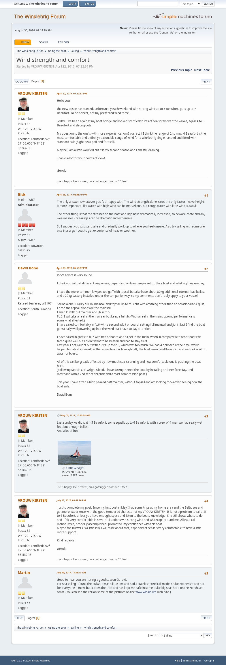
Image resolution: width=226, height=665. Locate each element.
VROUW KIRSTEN (32, 93)
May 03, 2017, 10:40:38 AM (75, 415)
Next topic (202, 70)
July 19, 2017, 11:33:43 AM (71, 572)
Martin (24, 572)
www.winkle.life (146, 592)
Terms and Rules (192, 660)
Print (206, 81)
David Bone (28, 268)
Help (177, 660)
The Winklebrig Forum (40, 16)
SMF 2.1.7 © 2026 (21, 660)
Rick (21, 194)
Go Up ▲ (209, 660)
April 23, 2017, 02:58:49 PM (71, 194)
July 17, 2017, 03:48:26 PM (71, 500)
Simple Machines (41, 660)
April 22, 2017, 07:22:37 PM (71, 93)
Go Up (19, 618)
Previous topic (181, 70)
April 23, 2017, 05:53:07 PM (71, 268)
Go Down (21, 81)
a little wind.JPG (75, 468)
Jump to (152, 635)
